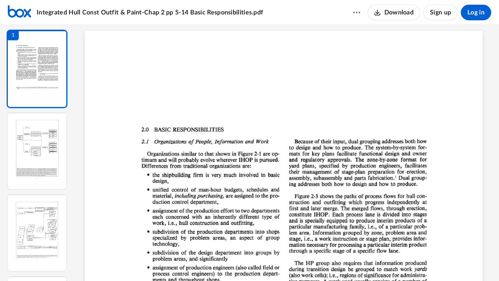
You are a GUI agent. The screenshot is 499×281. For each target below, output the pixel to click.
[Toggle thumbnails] (215, 262)
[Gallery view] (344, 262)
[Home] (19, 12)
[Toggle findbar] (229, 262)
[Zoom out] (287, 262)
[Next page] (271, 262)
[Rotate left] (330, 262)
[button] (37, 69)
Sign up (440, 12)
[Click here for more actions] (357, 12)
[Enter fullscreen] (358, 262)
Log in (476, 12)
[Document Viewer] (286, 153)
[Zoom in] (314, 262)
